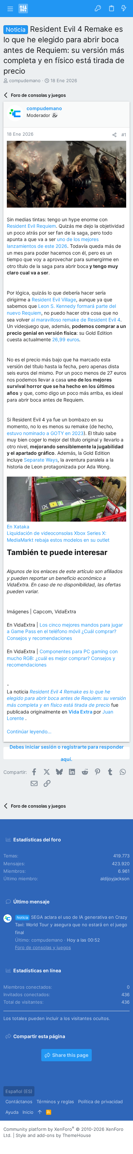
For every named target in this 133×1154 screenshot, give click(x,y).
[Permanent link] (111, 553)
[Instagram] (17, 1143)
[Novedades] (124, 8)
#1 (123, 134)
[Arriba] (39, 1112)
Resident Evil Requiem (31, 226)
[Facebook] (6, 1143)
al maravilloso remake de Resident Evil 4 (75, 320)
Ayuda (11, 1112)
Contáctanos (18, 1101)
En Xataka (18, 526)
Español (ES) (18, 1091)
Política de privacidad (100, 1101)
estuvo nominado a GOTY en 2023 (45, 433)
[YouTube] (47, 1143)
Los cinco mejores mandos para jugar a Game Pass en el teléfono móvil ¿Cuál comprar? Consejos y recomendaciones (65, 631)
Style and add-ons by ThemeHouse (53, 1135)
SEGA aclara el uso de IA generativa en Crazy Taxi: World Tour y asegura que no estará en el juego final (71, 924)
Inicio (28, 1112)
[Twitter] (37, 1143)
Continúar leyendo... (29, 731)
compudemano (25, 80)
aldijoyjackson (115, 878)
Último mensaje (31, 901)
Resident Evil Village (54, 299)
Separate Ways (41, 460)
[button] (10, 8)
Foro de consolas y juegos (43, 947)
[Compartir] (114, 135)
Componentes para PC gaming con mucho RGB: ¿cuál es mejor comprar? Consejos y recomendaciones (62, 658)
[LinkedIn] (27, 1143)
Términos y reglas (55, 1101)
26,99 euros (65, 339)
